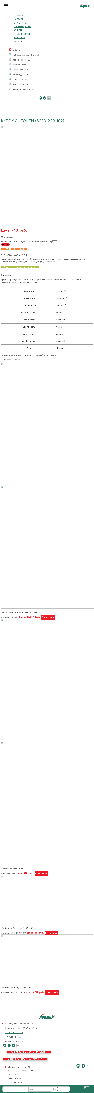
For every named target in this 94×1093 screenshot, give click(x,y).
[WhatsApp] (49, 99)
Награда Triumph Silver (12, 869)
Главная (19, 15)
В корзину (5, 244)
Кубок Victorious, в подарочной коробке (19, 612)
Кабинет (19, 41)
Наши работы (22, 34)
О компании (21, 23)
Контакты (19, 37)
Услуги (18, 30)
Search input (22, 1089)
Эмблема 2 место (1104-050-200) (16, 987)
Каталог (18, 19)
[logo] (84, 7)
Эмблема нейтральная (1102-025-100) (19, 928)
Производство (22, 26)
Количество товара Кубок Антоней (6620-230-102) (26, 241)
